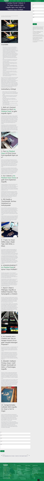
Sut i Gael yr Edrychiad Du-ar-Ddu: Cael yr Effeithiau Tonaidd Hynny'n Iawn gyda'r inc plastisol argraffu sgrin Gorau (37, 38)
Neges (1, 444)
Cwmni (1, 441)
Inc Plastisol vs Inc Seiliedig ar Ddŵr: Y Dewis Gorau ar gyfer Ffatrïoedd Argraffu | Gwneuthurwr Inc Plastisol (38, 32)
